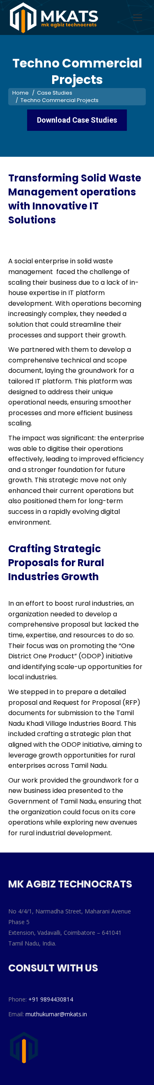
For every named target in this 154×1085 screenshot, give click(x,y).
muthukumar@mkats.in (56, 1014)
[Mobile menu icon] (137, 17)
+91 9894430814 (50, 999)
